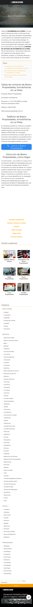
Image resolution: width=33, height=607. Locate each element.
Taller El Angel (16, 230)
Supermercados (8, 470)
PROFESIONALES (7, 542)
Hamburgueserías (9, 401)
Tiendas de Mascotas (10, 484)
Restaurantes (7, 462)
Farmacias (7, 382)
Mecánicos (7, 526)
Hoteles (6, 406)
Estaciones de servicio (10, 373)
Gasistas (6, 517)
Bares (5, 343)
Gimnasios (7, 390)
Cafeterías (6, 348)
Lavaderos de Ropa (9, 429)
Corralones (7, 365)
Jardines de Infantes (9, 320)
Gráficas (6, 395)
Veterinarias (7, 495)
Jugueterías (7, 417)
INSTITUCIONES (7, 309)
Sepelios (6, 467)
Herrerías (6, 520)
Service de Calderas (9, 531)
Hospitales (7, 317)
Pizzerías (6, 451)
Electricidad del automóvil (11, 371)
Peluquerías (7, 440)
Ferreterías (7, 384)
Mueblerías (7, 434)
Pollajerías (7, 453)
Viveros (6, 498)
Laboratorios (7, 423)
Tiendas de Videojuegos (10, 489)
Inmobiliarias (7, 412)
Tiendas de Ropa (8, 486)
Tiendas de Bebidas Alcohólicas (12, 478)
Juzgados (6, 323)
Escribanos (7, 559)
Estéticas (6, 376)
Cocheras (6, 362)
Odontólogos (7, 573)
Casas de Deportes (9, 357)
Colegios (6, 312)
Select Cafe (16, 233)
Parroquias (7, 329)
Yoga (5, 500)
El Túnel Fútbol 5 (16, 237)
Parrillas (6, 437)
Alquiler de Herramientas (11, 340)
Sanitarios (6, 464)
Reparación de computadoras (12, 459)
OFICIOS (5, 506)
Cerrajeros (6, 509)
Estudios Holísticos (9, 379)
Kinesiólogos (7, 565)
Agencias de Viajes (9, 337)
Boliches (6, 346)
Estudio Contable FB (16, 220)
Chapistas (6, 512)
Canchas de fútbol (9, 351)
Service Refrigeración (10, 534)
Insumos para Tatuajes (10, 415)
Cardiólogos (7, 551)
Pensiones (7, 442)
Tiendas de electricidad (10, 481)
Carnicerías (7, 354)
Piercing (6, 448)
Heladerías (7, 404)
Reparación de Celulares (10, 456)
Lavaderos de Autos (9, 426)
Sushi (5, 473)
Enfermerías (7, 557)
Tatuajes (6, 475)
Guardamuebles (8, 398)
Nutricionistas (8, 571)
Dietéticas (6, 368)
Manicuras (7, 431)
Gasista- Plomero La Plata (16, 223)
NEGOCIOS (5, 334)
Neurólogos (7, 568)
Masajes (6, 523)
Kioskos (6, 420)
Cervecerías (7, 360)
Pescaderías (7, 445)
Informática (7, 409)
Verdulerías (7, 492)
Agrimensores (8, 548)
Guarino (16, 226)
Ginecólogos (7, 562)
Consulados (7, 315)
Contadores (7, 554)
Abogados (6, 546)
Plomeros (6, 528)
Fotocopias (7, 387)
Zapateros (6, 537)
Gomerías (6, 393)
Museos (6, 326)
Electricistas (7, 515)
